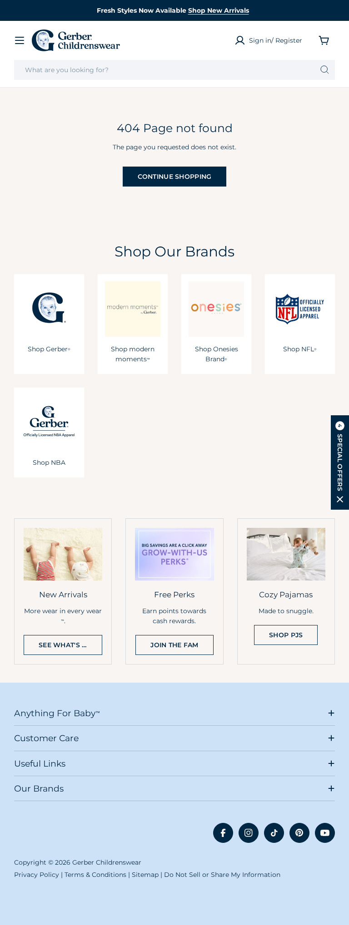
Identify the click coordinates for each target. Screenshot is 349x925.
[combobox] (174, 70)
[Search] (324, 70)
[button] (340, 462)
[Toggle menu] (19, 40)
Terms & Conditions (95, 875)
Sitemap (145, 875)
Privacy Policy (36, 875)
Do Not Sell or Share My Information (222, 875)
